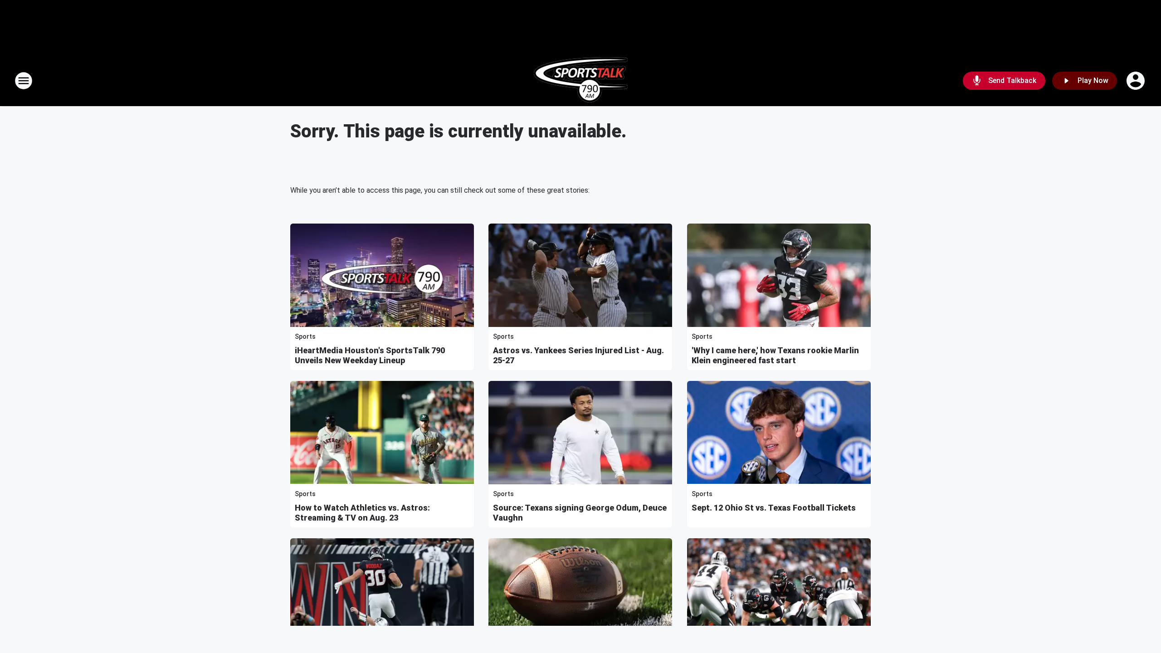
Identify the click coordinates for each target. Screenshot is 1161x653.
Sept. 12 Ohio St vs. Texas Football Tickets (774, 507)
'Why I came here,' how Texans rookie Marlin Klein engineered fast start (775, 355)
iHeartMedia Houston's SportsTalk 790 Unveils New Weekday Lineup (370, 355)
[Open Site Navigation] (24, 81)
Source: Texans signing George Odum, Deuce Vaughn (580, 512)
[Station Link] (581, 80)
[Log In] (1136, 81)
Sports (305, 336)
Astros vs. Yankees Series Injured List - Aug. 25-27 (578, 355)
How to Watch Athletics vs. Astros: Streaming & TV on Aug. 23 (362, 512)
